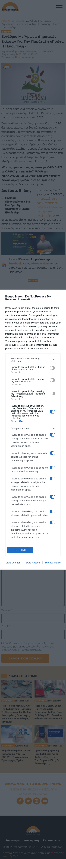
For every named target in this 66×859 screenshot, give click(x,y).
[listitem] (33, 359)
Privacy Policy (53, 562)
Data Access (33, 562)
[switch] (52, 368)
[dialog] (33, 429)
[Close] (59, 296)
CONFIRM (20, 550)
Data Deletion (13, 562)
